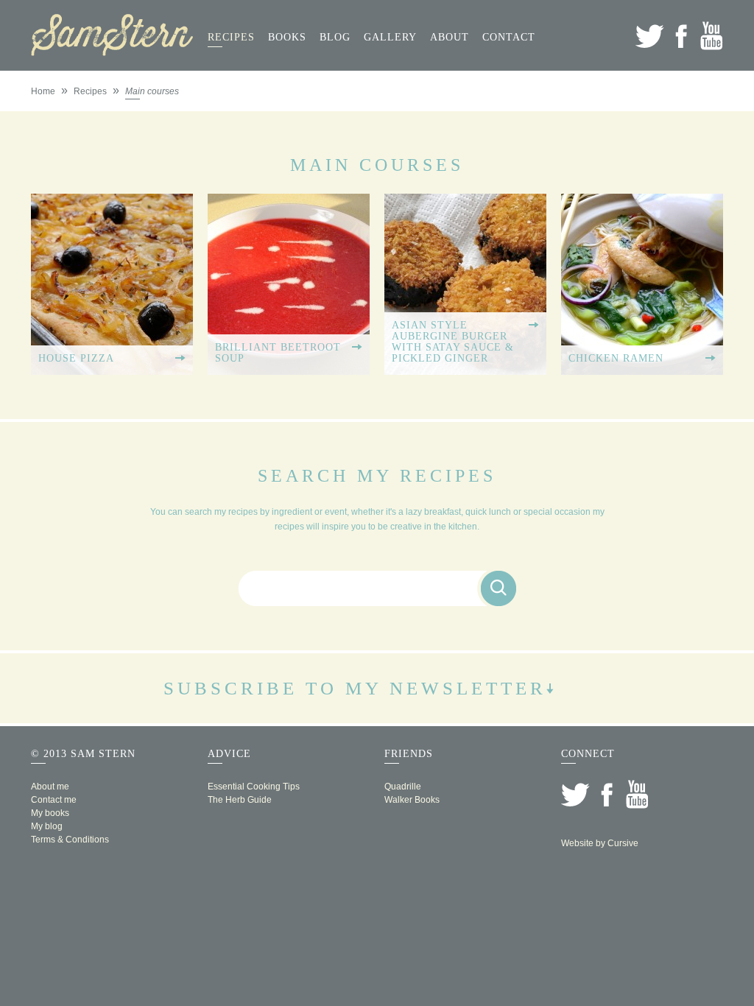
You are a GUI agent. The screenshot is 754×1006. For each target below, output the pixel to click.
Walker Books (412, 800)
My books (50, 813)
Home (43, 91)
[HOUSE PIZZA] (112, 370)
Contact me (54, 800)
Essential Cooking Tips (254, 786)
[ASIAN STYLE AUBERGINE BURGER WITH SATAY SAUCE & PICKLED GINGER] (465, 370)
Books (287, 37)
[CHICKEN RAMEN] (642, 370)
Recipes (231, 37)
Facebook (680, 35)
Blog (335, 37)
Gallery (390, 37)
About (449, 37)
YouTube (711, 35)
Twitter (649, 35)
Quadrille (402, 786)
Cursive (622, 843)
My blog (47, 826)
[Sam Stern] (112, 51)
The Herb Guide (240, 800)
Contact (508, 37)
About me (50, 786)
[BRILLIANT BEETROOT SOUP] (289, 370)
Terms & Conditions (70, 839)
